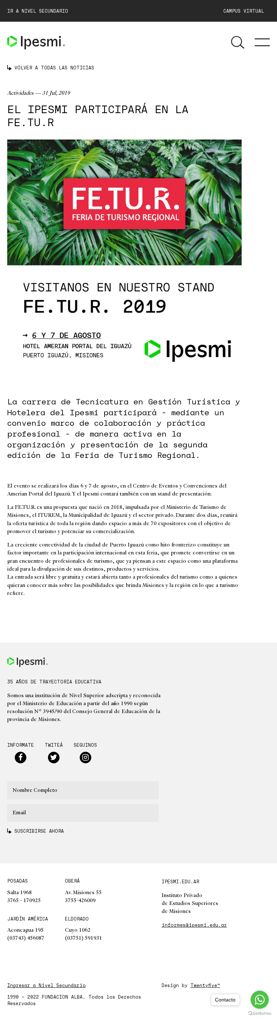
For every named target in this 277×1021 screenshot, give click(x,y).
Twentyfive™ (205, 985)
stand (164, 494)
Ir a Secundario (37, 11)
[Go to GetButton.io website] (259, 1013)
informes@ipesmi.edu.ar (194, 925)
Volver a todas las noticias (54, 67)
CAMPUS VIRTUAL (246, 11)
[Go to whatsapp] (260, 1000)
